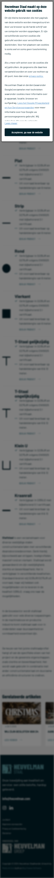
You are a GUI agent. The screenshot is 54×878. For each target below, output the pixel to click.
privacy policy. (36, 76)
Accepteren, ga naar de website (27, 132)
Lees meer (11, 123)
